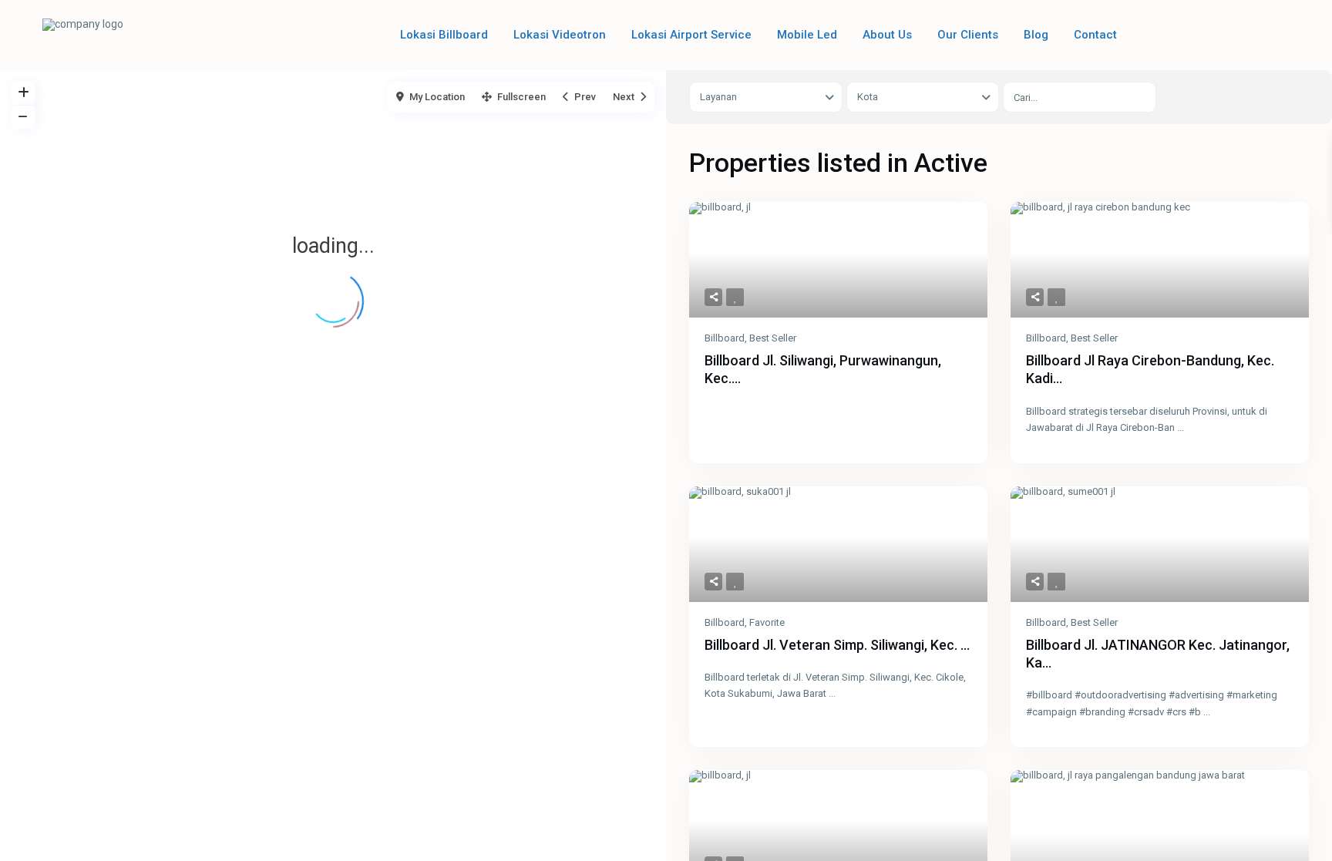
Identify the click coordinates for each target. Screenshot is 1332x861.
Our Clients (967, 35)
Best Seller (772, 338)
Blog (1036, 35)
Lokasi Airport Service (691, 35)
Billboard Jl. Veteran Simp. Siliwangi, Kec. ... (837, 645)
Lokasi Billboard (444, 35)
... (1180, 427)
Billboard (725, 338)
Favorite (767, 622)
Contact (1095, 35)
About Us (887, 35)
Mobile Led (807, 35)
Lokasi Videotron (559, 35)
